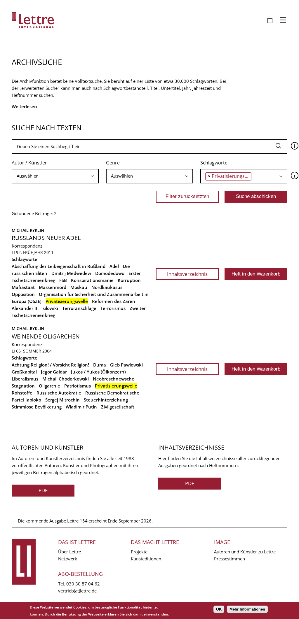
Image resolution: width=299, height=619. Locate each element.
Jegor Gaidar (54, 372)
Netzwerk (67, 559)
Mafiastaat (23, 287)
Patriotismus (77, 386)
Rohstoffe (22, 393)
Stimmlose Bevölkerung (37, 407)
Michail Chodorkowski (65, 379)
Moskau (78, 287)
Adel (114, 266)
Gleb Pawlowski (126, 365)
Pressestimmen (229, 559)
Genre (113, 162)
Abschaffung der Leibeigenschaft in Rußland (58, 266)
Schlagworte (213, 162)
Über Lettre (69, 552)
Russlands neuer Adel (46, 238)
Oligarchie (49, 386)
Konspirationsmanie (92, 280)
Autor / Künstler (29, 162)
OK (219, 609)
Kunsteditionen (146, 559)
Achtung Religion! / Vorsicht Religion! (50, 365)
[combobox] (55, 176)
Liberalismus (25, 379)
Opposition (23, 294)
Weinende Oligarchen (46, 336)
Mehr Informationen (247, 609)
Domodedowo (109, 273)
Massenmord (52, 287)
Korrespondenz (27, 246)
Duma (99, 365)
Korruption (129, 280)
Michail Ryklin (28, 230)
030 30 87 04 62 (83, 584)
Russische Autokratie (58, 393)
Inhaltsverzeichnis (187, 274)
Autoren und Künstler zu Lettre (245, 552)
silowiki (50, 308)
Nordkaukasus (106, 287)
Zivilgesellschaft (117, 407)
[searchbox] (55, 175)
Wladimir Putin (81, 407)
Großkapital (24, 372)
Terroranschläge (79, 308)
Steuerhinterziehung (106, 400)
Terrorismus (113, 308)
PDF (43, 490)
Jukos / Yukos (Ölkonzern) (98, 372)
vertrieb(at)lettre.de (77, 591)
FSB (63, 280)
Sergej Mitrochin (62, 400)
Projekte (139, 552)
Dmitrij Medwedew (71, 273)
